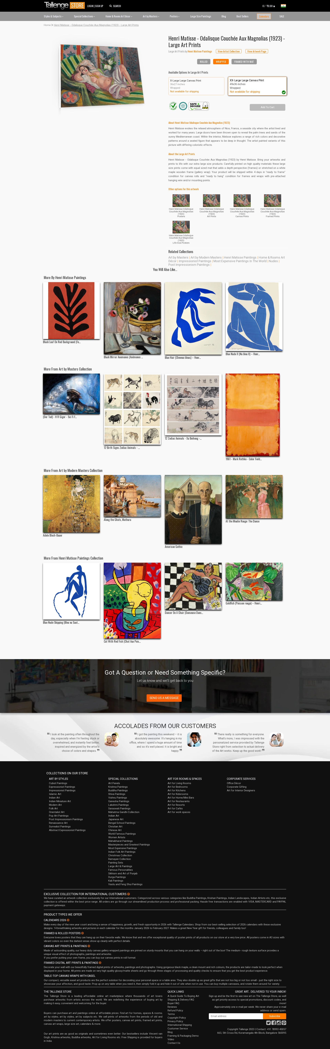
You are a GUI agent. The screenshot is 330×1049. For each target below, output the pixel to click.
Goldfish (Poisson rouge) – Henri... (244, 603)
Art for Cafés (175, 808)
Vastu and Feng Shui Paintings (125, 884)
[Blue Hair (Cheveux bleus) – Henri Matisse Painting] (193, 318)
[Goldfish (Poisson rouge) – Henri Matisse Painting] (254, 581)
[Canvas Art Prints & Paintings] (89, 946)
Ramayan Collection (119, 859)
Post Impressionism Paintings (189, 264)
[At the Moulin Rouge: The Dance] (254, 496)
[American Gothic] (193, 509)
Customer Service (178, 1028)
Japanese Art (115, 819)
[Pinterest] (284, 1023)
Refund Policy (175, 1010)
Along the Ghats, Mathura (117, 519)
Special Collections (84, 16)
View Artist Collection (229, 51)
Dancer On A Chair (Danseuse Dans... (184, 612)
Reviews (172, 1006)
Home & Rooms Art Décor (118, 16)
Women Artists (116, 837)
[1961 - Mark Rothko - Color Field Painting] (254, 415)
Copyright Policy (177, 1017)
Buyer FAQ (173, 1003)
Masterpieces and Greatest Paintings (129, 844)
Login (90, 6)
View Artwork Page (256, 51)
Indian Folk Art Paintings (121, 851)
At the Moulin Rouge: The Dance (242, 521)
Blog (224, 16)
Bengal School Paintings (121, 822)
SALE (281, 16)
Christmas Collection (120, 855)
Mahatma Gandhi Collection (123, 812)
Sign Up (99, 6)
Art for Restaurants (179, 801)
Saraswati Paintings (119, 808)
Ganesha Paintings (118, 801)
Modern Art (55, 804)
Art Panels (114, 783)
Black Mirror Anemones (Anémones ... (123, 357)
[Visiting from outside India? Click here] (128, 894)
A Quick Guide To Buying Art (183, 996)
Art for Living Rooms (179, 783)
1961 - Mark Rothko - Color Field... (244, 459)
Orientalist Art (56, 812)
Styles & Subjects (53, 16)
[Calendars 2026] (68, 920)
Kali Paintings (115, 880)
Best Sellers (242, 16)
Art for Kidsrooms (178, 794)
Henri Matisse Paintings (240, 257)
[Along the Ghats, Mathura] (132, 496)
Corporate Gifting (236, 786)
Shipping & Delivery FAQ (181, 999)
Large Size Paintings (200, 16)
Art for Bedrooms (178, 786)
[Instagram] (279, 1023)
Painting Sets (115, 862)
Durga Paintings (117, 877)
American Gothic (174, 546)
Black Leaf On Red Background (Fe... (61, 342)
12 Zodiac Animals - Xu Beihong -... (183, 438)
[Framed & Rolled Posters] (82, 933)
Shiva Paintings (116, 794)
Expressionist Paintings (62, 786)
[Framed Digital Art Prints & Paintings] (100, 962)
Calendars (264, 16)
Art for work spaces (179, 812)
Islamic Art (55, 794)
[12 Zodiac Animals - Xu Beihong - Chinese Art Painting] (193, 404)
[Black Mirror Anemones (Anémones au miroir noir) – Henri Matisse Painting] (132, 318)
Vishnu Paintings (117, 797)
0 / (267, 6)
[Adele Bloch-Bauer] (71, 503)
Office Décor (234, 783)
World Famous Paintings (122, 833)
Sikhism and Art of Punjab (123, 873)
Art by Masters (150, 16)
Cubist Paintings (58, 783)
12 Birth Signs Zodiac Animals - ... (122, 447)
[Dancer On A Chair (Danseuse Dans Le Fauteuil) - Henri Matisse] (193, 586)
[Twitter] (268, 1023)
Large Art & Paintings (120, 866)
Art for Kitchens (177, 790)
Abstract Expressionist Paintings (67, 830)
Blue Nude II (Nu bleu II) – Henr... (243, 354)
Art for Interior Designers (241, 790)
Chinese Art (115, 830)
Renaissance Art (58, 822)
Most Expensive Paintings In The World (240, 261)
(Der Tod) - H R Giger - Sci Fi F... (60, 417)
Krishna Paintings (118, 786)
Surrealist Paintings (60, 826)
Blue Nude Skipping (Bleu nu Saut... (61, 622)
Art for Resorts (176, 804)
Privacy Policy (175, 1021)
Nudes (273, 261)
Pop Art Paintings (59, 815)
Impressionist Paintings (195, 261)
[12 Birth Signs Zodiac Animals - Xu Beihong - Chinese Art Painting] (132, 409)
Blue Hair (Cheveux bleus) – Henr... (183, 357)
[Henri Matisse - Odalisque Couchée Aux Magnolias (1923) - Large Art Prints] (103, 74)
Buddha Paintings (118, 790)
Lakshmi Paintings (118, 804)
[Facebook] (273, 1023)
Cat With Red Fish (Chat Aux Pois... (122, 641)
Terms (171, 1014)
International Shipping (180, 1024)
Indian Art (54, 797)
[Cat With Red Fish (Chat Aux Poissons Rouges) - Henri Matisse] (132, 601)
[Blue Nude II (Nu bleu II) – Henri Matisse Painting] (254, 316)
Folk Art (53, 808)
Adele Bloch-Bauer (52, 535)
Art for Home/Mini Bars (181, 797)
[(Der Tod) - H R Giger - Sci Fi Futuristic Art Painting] (71, 394)
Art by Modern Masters (206, 257)
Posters (174, 16)
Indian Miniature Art (60, 801)
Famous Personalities (120, 869)
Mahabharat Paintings (120, 841)
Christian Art (115, 826)
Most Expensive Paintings (122, 848)
